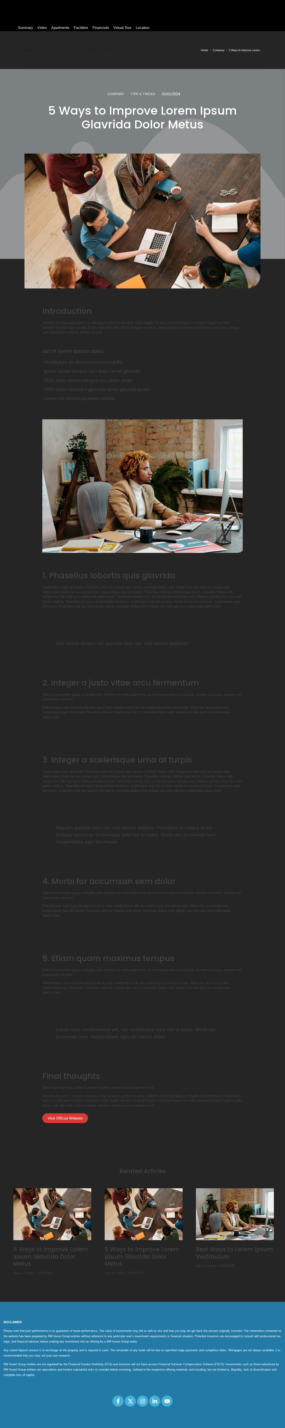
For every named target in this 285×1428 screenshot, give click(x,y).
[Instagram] (142, 1401)
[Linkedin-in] (154, 1401)
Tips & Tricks (23, 1273)
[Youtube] (167, 1401)
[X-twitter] (130, 1401)
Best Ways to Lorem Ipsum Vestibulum (234, 1253)
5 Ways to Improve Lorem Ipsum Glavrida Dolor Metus (50, 1256)
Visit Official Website (65, 1118)
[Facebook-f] (118, 1401)
